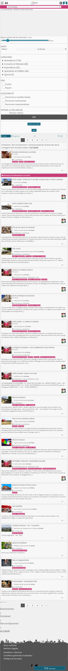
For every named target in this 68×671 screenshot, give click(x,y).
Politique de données (13, 658)
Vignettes (15, 136)
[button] (34, 125)
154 (49, 668)
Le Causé (5, 630)
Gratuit (8, 84)
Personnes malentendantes (17, 104)
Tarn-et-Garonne (19, 144)
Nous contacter (10, 645)
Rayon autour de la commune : (14, 37)
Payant (8, 88)
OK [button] (34, 117)
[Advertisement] (34, 23)
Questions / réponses (13, 652)
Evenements (6, 608)
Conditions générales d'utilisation (18, 655)
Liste (3, 136)
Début (4, 49)
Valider (34, 130)
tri (35, 136)
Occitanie (6, 144)
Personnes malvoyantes (15, 101)
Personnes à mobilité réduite (17, 97)
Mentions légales (11, 648)
